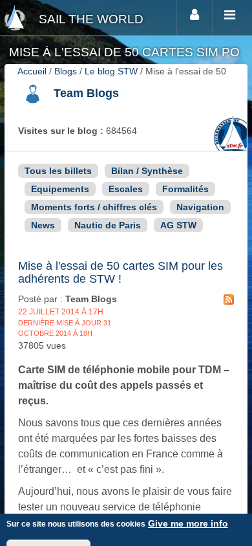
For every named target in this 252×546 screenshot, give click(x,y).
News (43, 225)
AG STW (178, 225)
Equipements (60, 189)
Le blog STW (111, 71)
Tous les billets (58, 171)
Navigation (200, 207)
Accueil (32, 71)
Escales (126, 189)
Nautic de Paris (107, 225)
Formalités (185, 189)
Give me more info (188, 523)
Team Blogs (86, 93)
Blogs (65, 71)
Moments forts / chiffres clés (94, 207)
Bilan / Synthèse (147, 171)
